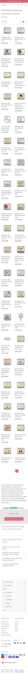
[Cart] (22, 5)
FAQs (16, 626)
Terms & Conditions (5, 635)
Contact (16, 628)
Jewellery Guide (5, 626)
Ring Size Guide (5, 624)
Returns (16, 624)
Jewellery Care (4, 621)
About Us (3, 630)
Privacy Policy (4, 632)
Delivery (17, 621)
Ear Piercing (4, 628)
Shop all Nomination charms (14, 519)
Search (16, 630)
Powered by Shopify (20, 671)
